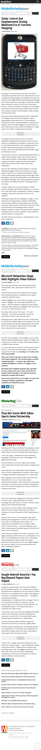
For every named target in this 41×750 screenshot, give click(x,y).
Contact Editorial (29, 726)
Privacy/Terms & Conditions (15, 730)
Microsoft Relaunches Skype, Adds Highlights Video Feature (19, 673)
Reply (3, 252)
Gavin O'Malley (7, 282)
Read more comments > (31, 256)
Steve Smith (6, 31)
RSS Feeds (11, 728)
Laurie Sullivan (7, 584)
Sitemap (17, 728)
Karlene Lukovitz (8, 419)
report (22, 649)
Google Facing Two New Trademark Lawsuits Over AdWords (19, 684)
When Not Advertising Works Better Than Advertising (18, 704)
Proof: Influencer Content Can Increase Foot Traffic (17, 707)
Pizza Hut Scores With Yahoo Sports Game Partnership (18, 676)
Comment (6, 257)
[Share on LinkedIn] (7, 223)
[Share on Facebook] (3, 223)
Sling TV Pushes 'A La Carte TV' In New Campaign (16, 692)
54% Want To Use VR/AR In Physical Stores (14, 700)
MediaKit (21, 726)
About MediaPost (13, 726)
